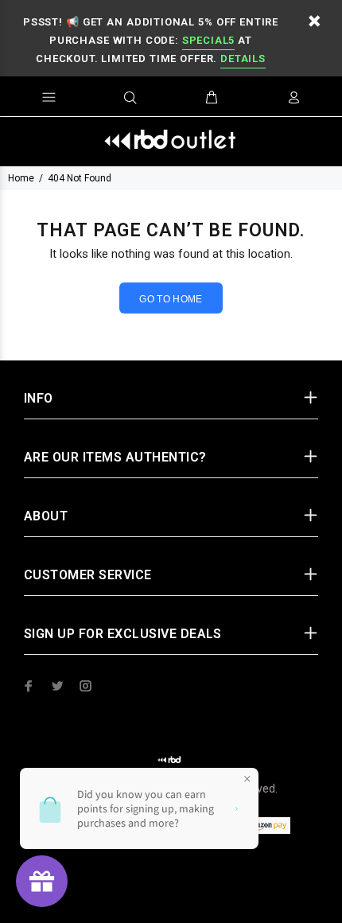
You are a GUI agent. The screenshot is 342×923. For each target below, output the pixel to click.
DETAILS (242, 58)
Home (21, 178)
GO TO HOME (171, 299)
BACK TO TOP (171, 888)
